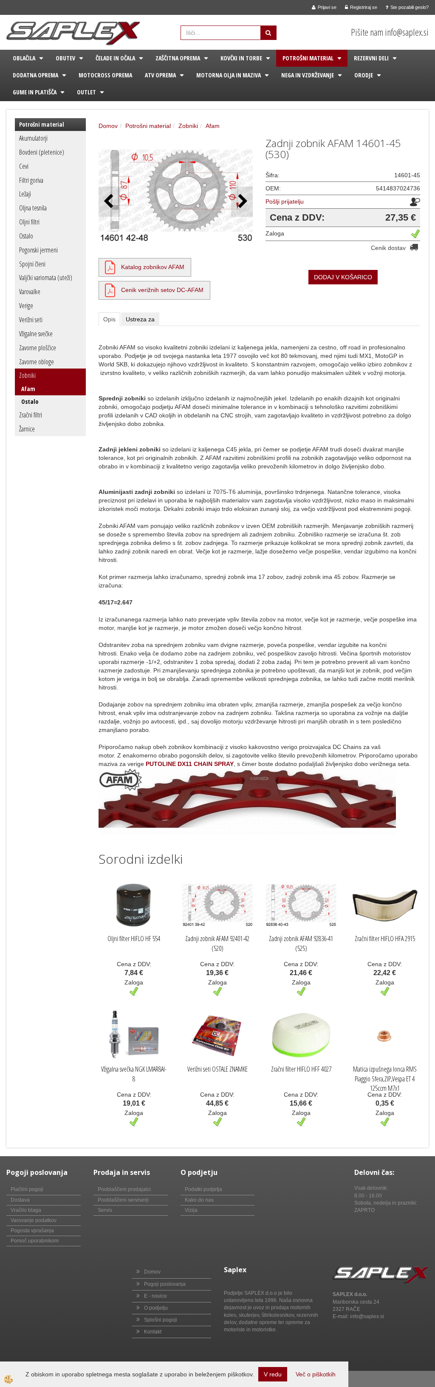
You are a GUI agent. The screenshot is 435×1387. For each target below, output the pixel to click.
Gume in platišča (34, 92)
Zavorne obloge (36, 361)
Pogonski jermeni (38, 250)
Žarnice (27, 429)
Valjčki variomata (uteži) (45, 277)
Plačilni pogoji (27, 1189)
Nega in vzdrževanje (307, 75)
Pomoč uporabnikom (35, 1241)
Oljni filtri (29, 222)
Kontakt (152, 1332)
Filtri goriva (31, 180)
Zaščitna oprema (177, 58)
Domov (108, 125)
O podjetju (156, 1308)
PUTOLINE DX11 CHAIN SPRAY (190, 763)
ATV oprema (160, 75)
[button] (242, 202)
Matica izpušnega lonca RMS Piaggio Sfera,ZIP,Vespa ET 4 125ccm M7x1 (385, 1078)
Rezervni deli (371, 58)
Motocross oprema (105, 75)
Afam (28, 389)
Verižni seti (30, 319)
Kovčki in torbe (241, 58)
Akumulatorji (33, 138)
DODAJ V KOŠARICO (343, 277)
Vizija (191, 1210)
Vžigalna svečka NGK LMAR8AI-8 (134, 1074)
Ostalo (26, 236)
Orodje (363, 75)
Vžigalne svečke (36, 333)
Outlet (86, 92)
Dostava (20, 1200)
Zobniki (27, 375)
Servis (105, 1210)
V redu (273, 1374)
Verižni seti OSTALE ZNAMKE (217, 1069)
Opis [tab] (109, 319)
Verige (26, 305)
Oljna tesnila (33, 208)
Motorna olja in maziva (228, 75)
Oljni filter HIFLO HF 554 (133, 938)
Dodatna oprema (35, 75)
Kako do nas (199, 1200)
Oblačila (24, 58)
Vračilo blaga (26, 1210)
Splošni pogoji (160, 1320)
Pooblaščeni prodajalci (124, 1189)
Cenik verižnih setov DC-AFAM (162, 289)
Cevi (23, 166)
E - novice (155, 1296)
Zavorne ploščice (37, 347)
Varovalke (29, 291)
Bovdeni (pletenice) (41, 152)
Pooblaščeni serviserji (123, 1200)
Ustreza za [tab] (140, 319)
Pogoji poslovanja (165, 1284)
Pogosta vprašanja (32, 1231)
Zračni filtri (30, 415)
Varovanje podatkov (33, 1220)
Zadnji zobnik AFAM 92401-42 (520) (217, 943)
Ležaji (25, 194)
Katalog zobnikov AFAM (152, 267)
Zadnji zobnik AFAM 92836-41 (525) (301, 943)
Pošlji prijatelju (285, 201)
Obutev (65, 58)
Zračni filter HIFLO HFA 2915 (385, 938)
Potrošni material (307, 58)
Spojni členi (32, 264)
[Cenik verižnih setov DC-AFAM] (110, 289)
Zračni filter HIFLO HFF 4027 (301, 1069)
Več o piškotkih (316, 1374)
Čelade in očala (115, 58)
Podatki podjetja (203, 1189)
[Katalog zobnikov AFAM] (110, 267)
